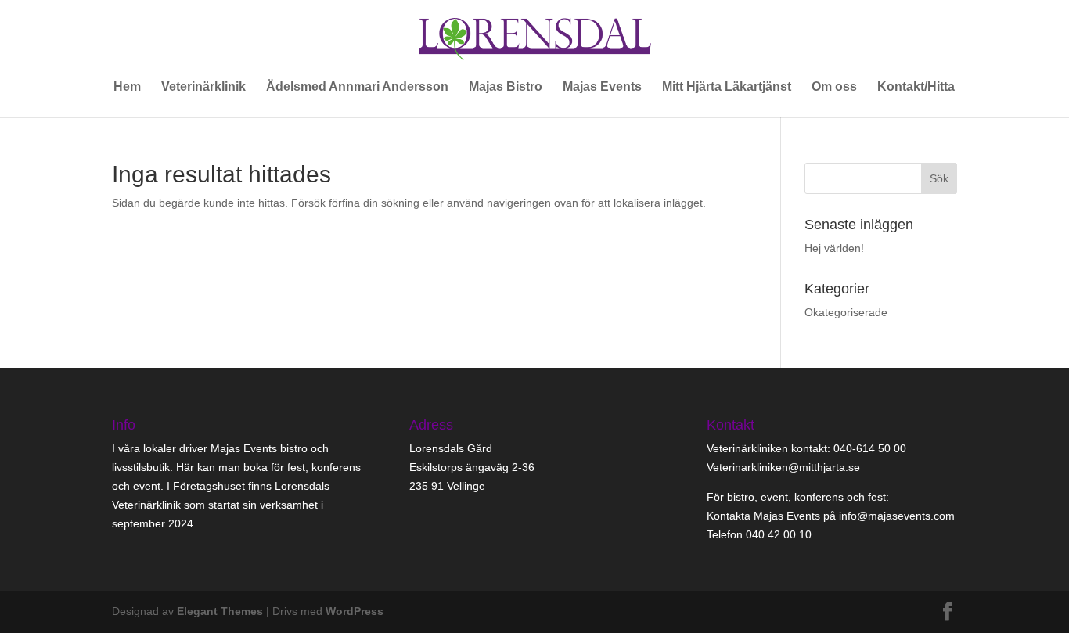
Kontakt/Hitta (916, 87)
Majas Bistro (505, 87)
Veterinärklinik (203, 87)
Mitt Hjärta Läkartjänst (726, 87)
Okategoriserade (845, 312)
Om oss (834, 87)
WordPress (354, 611)
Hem (127, 87)
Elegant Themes (220, 611)
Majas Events (602, 87)
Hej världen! (834, 248)
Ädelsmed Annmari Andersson (357, 87)
